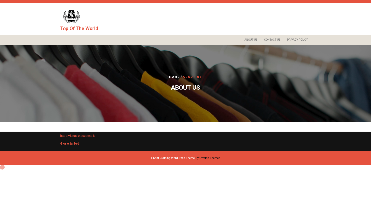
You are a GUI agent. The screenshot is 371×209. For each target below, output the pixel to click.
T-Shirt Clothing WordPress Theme (185, 158)
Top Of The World (79, 28)
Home (174, 77)
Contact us (272, 39)
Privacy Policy (297, 39)
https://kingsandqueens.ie (77, 136)
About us (251, 39)
